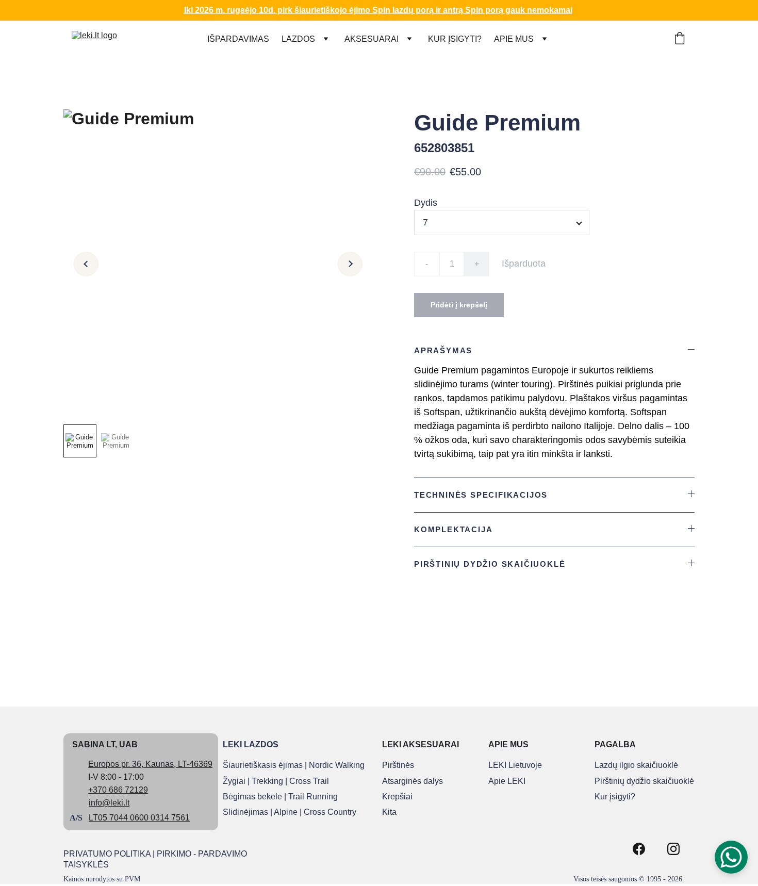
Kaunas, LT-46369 (178, 764)
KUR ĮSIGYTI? (455, 39)
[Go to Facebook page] (639, 849)
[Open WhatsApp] (731, 857)
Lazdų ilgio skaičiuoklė (636, 765)
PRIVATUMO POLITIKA (107, 853)
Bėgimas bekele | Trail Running (280, 796)
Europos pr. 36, (115, 764)
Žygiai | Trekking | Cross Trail (276, 781)
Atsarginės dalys (412, 781)
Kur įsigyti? (615, 796)
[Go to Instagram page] (673, 849)
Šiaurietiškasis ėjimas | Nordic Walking (294, 765)
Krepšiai (397, 796)
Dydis (425, 203)
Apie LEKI (506, 781)
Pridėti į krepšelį (459, 305)
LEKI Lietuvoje (515, 765)
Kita (389, 812)
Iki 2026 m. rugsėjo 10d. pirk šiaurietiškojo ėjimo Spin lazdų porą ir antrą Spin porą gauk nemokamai (378, 10)
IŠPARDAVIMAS (238, 39)
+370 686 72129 (118, 789)
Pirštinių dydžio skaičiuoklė (644, 781)
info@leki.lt (109, 802)
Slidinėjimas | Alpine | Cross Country (289, 812)
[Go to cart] (679, 39)
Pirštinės (398, 765)
